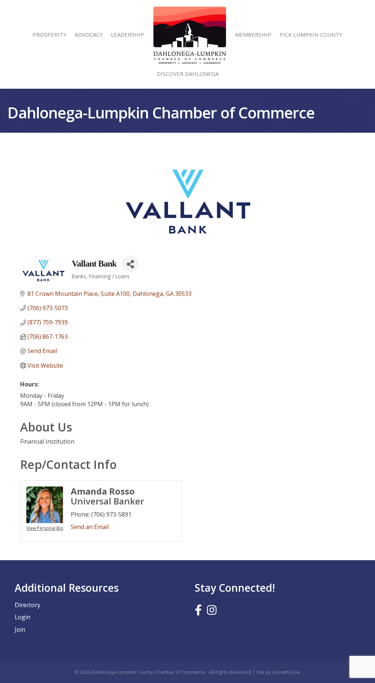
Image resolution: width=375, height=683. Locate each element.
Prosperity (50, 34)
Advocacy (89, 34)
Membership (253, 34)
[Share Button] (130, 264)
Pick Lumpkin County (310, 34)
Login (22, 617)
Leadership (127, 34)
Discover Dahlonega (188, 73)
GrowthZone (286, 672)
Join (20, 629)
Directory (27, 605)
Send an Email (90, 527)
